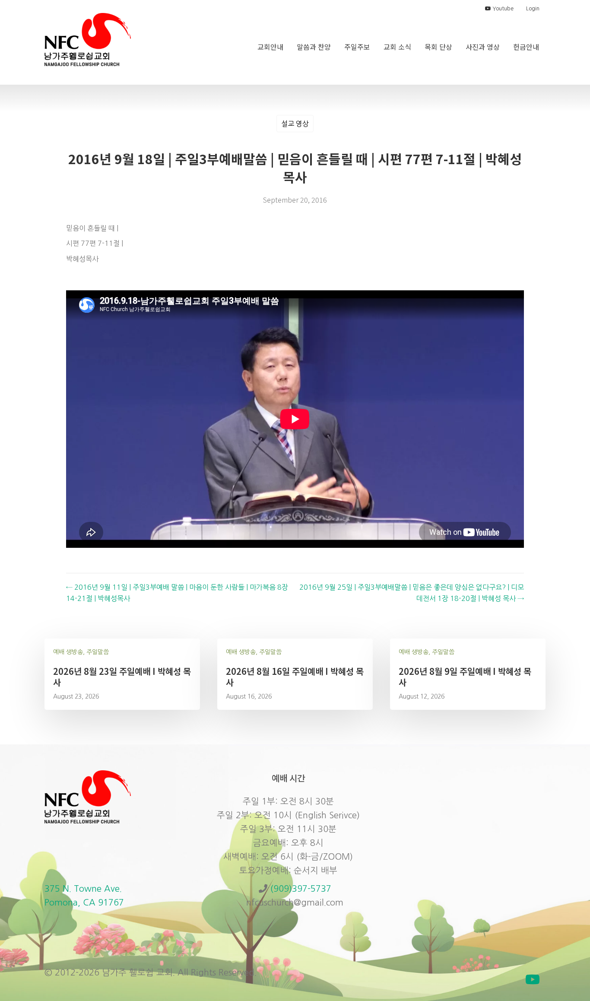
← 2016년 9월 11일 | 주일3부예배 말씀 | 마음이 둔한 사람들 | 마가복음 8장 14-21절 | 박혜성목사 (177, 593)
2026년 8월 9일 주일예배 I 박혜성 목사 (465, 677)
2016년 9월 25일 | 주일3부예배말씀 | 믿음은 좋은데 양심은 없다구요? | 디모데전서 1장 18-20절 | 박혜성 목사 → (411, 593)
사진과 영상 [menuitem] (483, 46)
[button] (533, 979)
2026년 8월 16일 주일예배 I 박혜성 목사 (295, 677)
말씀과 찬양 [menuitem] (314, 46)
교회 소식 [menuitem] (397, 46)
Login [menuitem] (532, 8)
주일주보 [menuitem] (357, 46)
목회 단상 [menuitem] (438, 46)
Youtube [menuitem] (502, 8)
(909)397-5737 (300, 888)
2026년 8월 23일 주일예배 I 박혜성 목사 (122, 677)
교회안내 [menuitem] (270, 46)
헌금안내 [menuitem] (526, 46)
